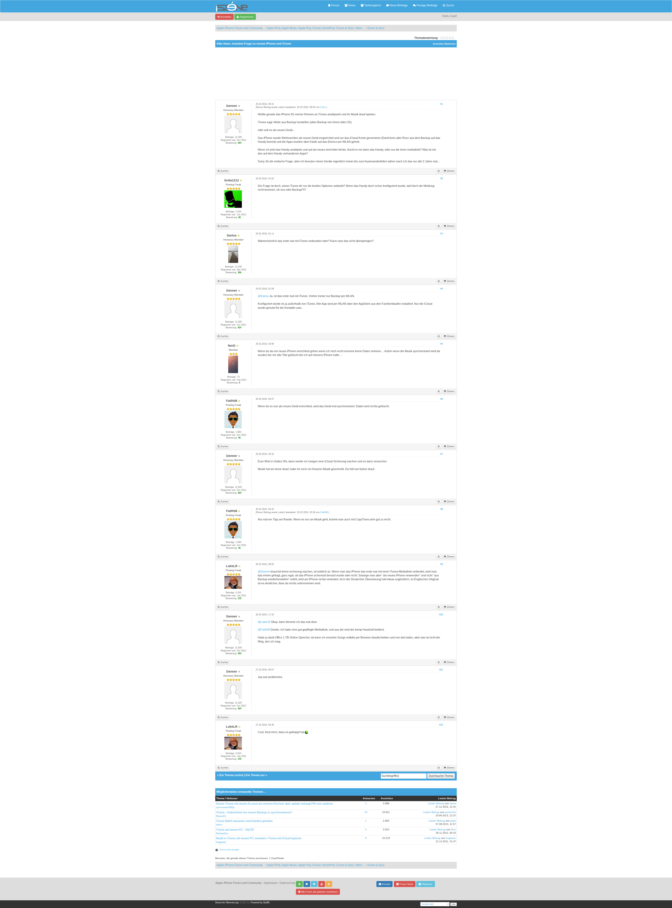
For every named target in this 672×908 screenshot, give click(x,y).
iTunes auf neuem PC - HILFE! (235, 829)
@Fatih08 (264, 629)
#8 (441, 509)
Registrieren (246, 16)
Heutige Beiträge (427, 5)
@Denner (264, 571)
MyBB (266, 902)
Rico (453, 829)
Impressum (270, 882)
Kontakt (385, 884)
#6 (441, 399)
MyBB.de (244, 902)
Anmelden (225, 16)
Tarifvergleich (372, 5)
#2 (441, 178)
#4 (441, 289)
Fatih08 (324, 512)
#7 (441, 454)
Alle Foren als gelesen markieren (319, 891)
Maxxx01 (221, 816)
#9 (441, 564)
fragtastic (221, 842)
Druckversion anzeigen (229, 850)
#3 (441, 233)
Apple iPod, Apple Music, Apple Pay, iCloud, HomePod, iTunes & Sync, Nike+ (315, 28)
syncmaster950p (225, 807)
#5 (441, 344)
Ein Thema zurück (231, 775)
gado (453, 820)
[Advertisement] (336, 73)
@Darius (263, 296)
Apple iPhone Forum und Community (240, 28)
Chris (323, 107)
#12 (441, 725)
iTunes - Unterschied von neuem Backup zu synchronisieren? (254, 812)
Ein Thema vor (255, 775)
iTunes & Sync (376, 28)
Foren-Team (406, 884)
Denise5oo (222, 833)
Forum (335, 5)
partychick (450, 812)
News (351, 5)
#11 (441, 670)
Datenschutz (287, 882)
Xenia (453, 803)
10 (366, 812)
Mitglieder (427, 884)
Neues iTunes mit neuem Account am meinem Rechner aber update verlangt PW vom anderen (274, 803)
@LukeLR (264, 621)
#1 (441, 104)
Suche (449, 5)
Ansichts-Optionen (444, 44)
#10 (441, 614)
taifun (219, 824)
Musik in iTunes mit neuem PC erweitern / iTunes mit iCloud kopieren (259, 838)
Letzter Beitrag (436, 803)
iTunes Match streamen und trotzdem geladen (244, 820)
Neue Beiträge (398, 5)
